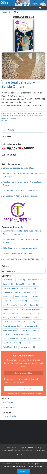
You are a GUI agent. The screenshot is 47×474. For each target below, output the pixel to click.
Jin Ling (18, 309)
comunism (21, 301)
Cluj (35, 297)
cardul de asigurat (11, 292)
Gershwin (4, 115)
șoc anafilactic (27, 347)
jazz (25, 115)
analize (21, 280)
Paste (37, 318)
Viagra (28, 343)
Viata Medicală (10, 347)
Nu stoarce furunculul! (28, 248)
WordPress (41, 450)
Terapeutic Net (9, 408)
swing (3, 118)
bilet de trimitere (36, 280)
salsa (36, 115)
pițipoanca (29, 322)
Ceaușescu (28, 292)
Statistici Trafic (9, 416)
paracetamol (24, 318)
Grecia (34, 305)
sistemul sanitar (10, 339)
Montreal (30, 115)
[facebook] (27, 8)
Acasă (4, 12)
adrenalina (8, 280)
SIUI (24, 339)
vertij (17, 343)
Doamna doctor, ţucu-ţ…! (31, 259)
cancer (31, 284)
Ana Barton (8, 402)
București (8, 284)
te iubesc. (35, 339)
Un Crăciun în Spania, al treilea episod (20, 190)
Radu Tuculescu (10, 330)
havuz (20, 115)
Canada (20, 284)
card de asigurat (10, 288)
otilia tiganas (9, 318)
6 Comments (11, 118)
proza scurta (31, 326)
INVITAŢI (13, 113)
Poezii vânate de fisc (12, 326)
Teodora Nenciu (10, 239)
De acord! (23, 471)
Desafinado (26, 113)
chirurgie (7, 297)
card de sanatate (29, 288)
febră (23, 305)
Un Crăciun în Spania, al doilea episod (20, 196)
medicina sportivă (30, 313)
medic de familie (34, 309)
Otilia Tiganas (9, 248)
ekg (5, 305)
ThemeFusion (7, 450)
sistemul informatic (23, 334)
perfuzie (7, 322)
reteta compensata (30, 330)
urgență (7, 343)
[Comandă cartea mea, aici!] (23, 20)
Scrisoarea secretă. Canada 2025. (18, 168)
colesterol (8, 301)
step (40, 115)
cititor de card (22, 297)
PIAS (18, 322)
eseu (14, 305)
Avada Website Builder (31, 448)
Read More (5, 120)
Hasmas (7, 309)
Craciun (34, 301)
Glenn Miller (13, 115)
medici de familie (11, 313)
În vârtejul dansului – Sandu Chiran (18, 84)
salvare (7, 334)
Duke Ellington (36, 113)
